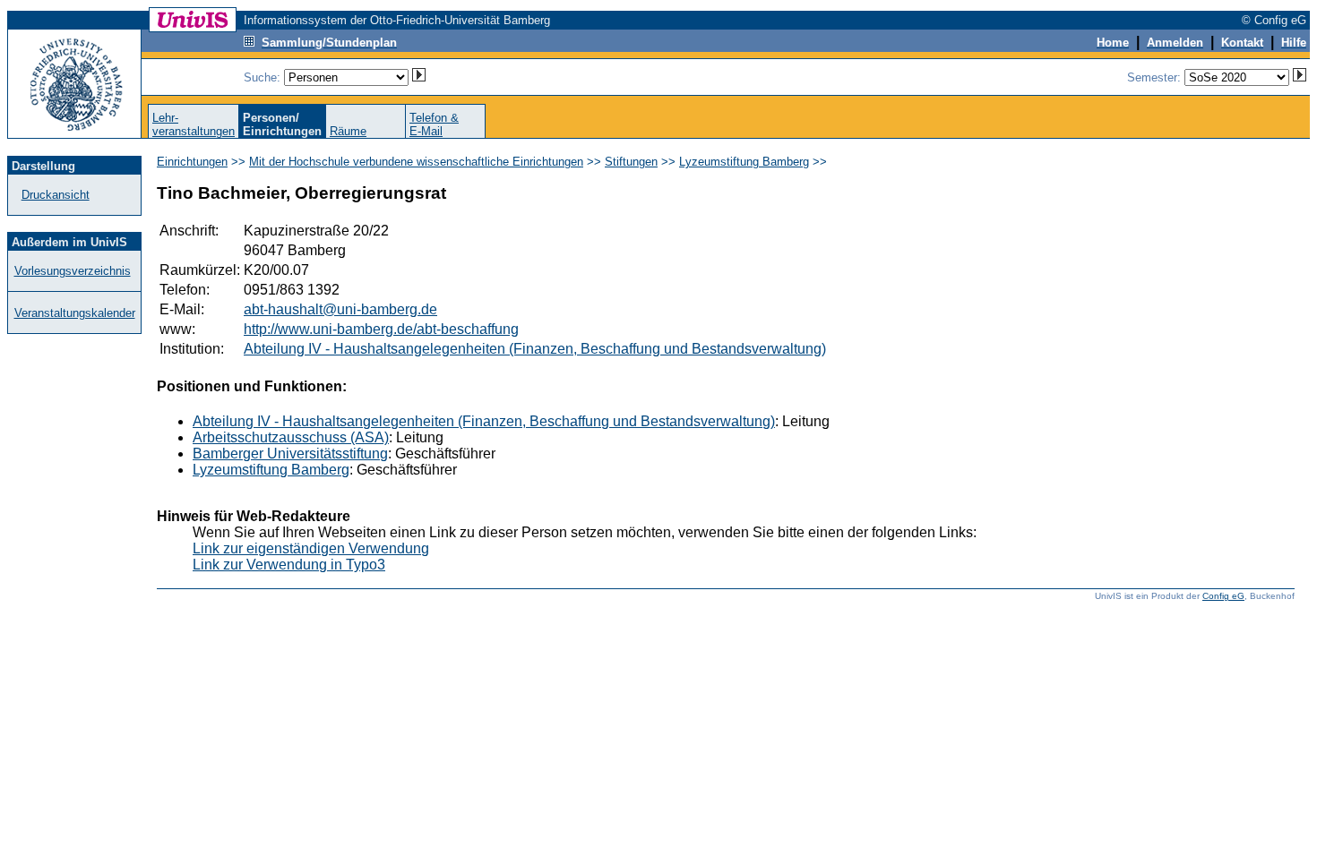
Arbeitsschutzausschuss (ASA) (291, 437)
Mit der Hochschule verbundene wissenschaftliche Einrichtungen (416, 161)
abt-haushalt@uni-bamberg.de (340, 309)
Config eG (1223, 596)
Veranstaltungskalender (74, 313)
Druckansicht (56, 194)
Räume (348, 131)
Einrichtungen (192, 161)
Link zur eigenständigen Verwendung (311, 548)
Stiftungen (631, 161)
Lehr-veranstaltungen (193, 124)
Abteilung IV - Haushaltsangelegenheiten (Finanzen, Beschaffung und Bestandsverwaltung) (535, 348)
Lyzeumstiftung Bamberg (744, 161)
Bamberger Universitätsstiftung (290, 453)
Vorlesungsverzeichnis (72, 271)
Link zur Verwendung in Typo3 (289, 564)
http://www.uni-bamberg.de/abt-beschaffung (381, 329)
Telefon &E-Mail (434, 124)
